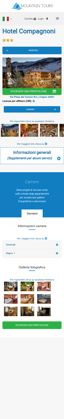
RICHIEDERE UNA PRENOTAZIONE (29, 91)
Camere (30, 109)
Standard (32, 213)
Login (41, 18)
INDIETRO (33, 50)
